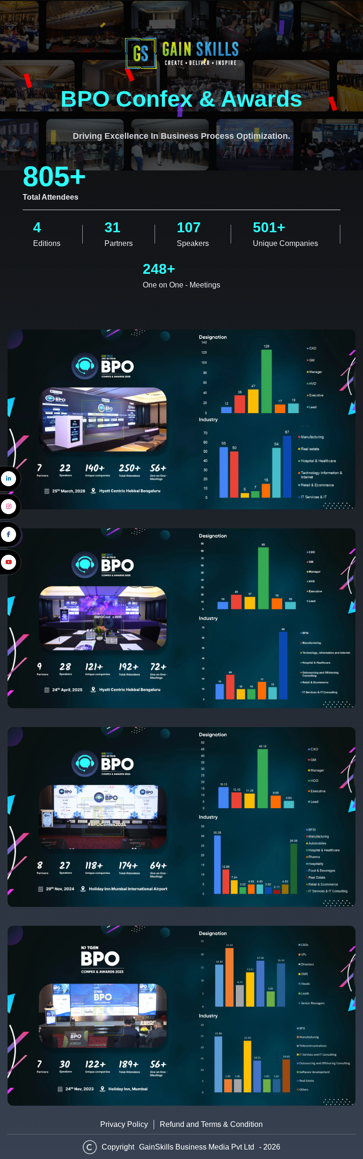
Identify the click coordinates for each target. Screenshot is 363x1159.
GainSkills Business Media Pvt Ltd (196, 1147)
